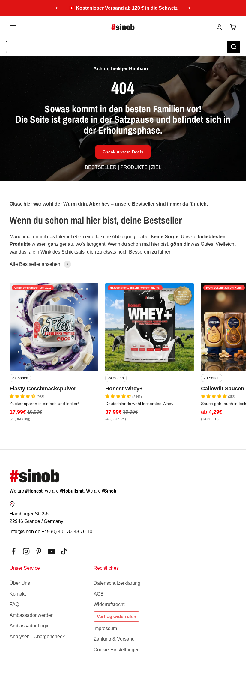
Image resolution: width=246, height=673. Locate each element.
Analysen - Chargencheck (37, 636)
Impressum (105, 628)
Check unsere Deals (123, 151)
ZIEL (156, 167)
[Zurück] (57, 8)
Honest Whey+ (124, 389)
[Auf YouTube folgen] (51, 551)
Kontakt (18, 593)
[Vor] (189, 8)
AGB (99, 593)
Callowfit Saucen (222, 389)
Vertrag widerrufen (116, 616)
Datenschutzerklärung (117, 583)
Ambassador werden (32, 615)
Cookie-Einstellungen (117, 649)
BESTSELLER (101, 167)
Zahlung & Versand (114, 638)
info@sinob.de (25, 531)
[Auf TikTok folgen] (64, 551)
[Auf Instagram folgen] (26, 551)
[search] (233, 47)
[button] (23, 396)
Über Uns (20, 583)
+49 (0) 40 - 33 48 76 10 (67, 531)
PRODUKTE (134, 167)
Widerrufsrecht (109, 604)
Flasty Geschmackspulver (43, 389)
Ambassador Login (30, 625)
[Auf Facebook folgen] (14, 551)
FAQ (14, 604)
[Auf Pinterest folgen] (39, 551)
